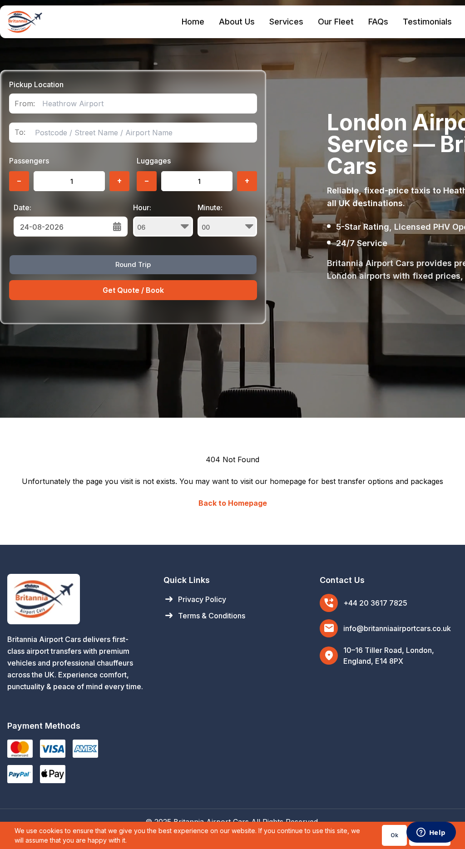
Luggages (154, 160)
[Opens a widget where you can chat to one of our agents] (431, 833)
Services (286, 21)
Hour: (142, 207)
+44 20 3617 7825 (375, 602)
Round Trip (133, 264)
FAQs (378, 21)
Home (193, 21)
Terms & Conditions (204, 615)
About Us (237, 21)
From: (25, 103)
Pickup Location (36, 84)
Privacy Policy (194, 599)
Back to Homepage (232, 503)
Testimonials (427, 21)
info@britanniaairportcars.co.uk (397, 628)
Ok (394, 835)
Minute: (210, 207)
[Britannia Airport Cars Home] (76, 599)
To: (20, 132)
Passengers (29, 160)
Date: (22, 207)
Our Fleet (336, 21)
